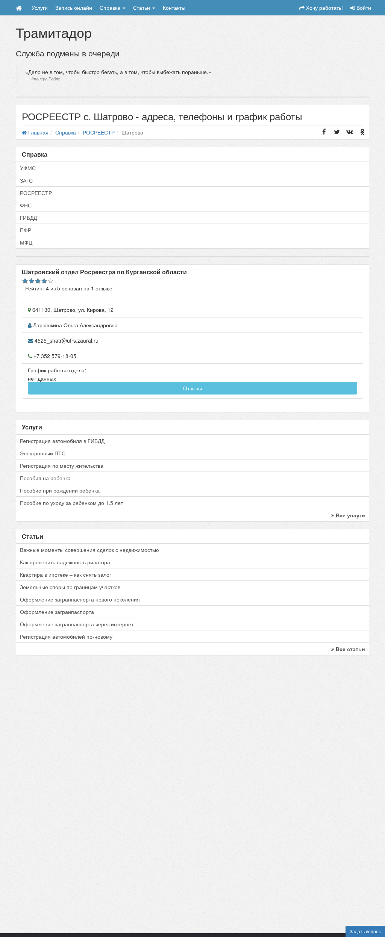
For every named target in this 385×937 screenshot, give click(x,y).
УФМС (28, 168)
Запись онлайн (73, 7)
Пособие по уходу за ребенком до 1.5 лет (71, 502)
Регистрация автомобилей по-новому (66, 636)
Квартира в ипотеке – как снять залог (65, 574)
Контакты (174, 7)
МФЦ (26, 242)
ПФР (25, 230)
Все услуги (349, 515)
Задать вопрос (365, 931)
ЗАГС (26, 180)
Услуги (40, 7)
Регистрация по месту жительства (61, 465)
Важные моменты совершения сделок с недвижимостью (89, 549)
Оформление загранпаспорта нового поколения (80, 599)
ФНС (26, 205)
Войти (363, 7)
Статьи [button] (142, 7)
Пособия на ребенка (45, 478)
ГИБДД (28, 217)
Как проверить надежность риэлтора (65, 562)
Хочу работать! (324, 7)
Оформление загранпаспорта (57, 611)
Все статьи (349, 649)
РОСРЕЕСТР (36, 192)
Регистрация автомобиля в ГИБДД (62, 440)
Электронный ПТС (42, 453)
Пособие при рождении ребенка (60, 490)
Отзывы (192, 388)
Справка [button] (111, 7)
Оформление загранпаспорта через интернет (76, 624)
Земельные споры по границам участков (70, 587)
